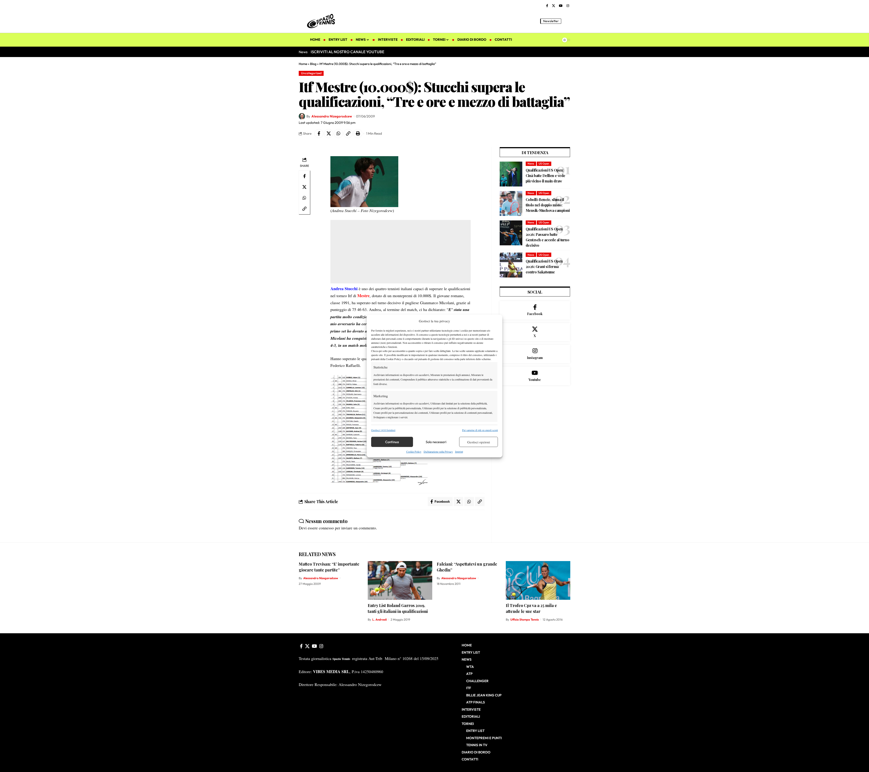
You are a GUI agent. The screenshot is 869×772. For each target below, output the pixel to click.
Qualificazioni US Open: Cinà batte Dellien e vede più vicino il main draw (545, 175)
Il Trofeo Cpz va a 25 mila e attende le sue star (531, 608)
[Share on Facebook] (318, 133)
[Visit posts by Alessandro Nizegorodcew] (302, 116)
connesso (326, 528)
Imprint (459, 451)
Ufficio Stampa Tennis (524, 619)
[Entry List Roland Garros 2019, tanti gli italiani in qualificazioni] (400, 580)
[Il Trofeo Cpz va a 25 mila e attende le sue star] (538, 580)
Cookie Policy (413, 451)
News (531, 163)
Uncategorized (311, 73)
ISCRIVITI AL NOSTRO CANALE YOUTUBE (347, 51)
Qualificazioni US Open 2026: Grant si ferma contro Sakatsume (544, 266)
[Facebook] (547, 6)
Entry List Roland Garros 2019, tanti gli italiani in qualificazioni (398, 608)
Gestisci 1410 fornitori (383, 430)
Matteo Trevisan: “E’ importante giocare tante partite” (329, 567)
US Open (544, 163)
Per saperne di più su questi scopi (480, 430)
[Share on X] (328, 133)
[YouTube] (561, 6)
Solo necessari (436, 442)
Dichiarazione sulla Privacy (438, 451)
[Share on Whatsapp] (338, 133)
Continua (392, 442)
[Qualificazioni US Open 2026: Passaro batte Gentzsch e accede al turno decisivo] (511, 232)
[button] (567, 21)
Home (303, 64)
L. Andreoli (379, 619)
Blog (313, 64)
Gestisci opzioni (478, 442)
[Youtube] (535, 376)
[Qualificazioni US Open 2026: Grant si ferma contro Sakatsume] (511, 265)
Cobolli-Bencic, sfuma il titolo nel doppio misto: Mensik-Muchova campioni (548, 205)
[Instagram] (567, 6)
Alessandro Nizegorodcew (331, 116)
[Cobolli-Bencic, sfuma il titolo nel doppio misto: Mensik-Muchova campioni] (511, 203)
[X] (553, 6)
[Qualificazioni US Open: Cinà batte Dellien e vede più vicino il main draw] (511, 174)
